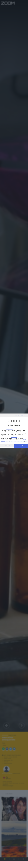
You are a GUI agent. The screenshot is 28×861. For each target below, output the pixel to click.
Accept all (21, 445)
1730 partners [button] (9, 429)
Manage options (7, 445)
